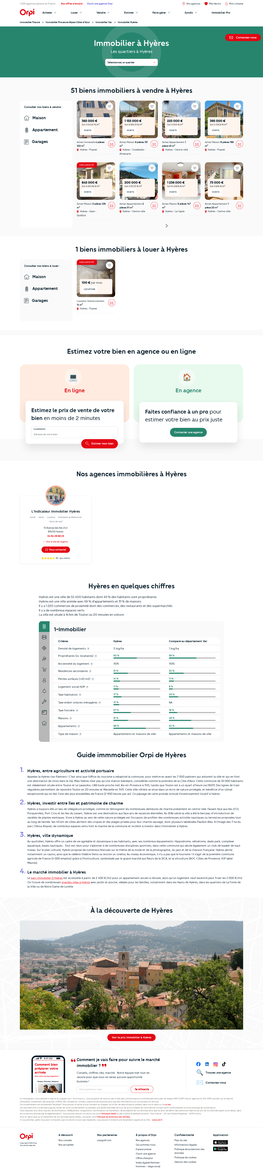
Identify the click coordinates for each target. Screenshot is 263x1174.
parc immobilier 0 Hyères (47, 878)
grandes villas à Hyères (75, 882)
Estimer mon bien (102, 443)
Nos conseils (65, 1140)
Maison (38, 117)
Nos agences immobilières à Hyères (131, 474)
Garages (39, 141)
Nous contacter (57, 549)
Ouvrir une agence (146, 1153)
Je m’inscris (142, 1089)
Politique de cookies (185, 1157)
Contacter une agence (188, 432)
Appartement (44, 129)
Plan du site (180, 1140)
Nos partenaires (107, 1135)
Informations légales (185, 1144)
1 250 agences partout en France (37, 3)
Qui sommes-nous (145, 1144)
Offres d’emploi (144, 1158)
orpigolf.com (104, 1140)
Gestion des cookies (185, 1161)
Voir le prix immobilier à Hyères (131, 1037)
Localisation (39, 429)
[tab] (44, 626)
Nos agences (143, 1140)
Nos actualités (66, 1144)
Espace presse (143, 1149)
